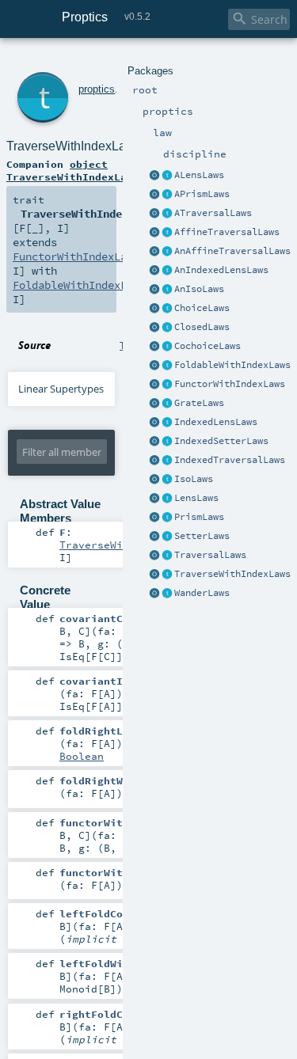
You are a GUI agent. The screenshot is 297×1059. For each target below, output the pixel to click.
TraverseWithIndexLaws (232, 573)
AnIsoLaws (199, 288)
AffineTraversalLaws (227, 231)
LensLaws (196, 497)
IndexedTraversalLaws (229, 459)
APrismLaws (202, 193)
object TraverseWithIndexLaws (72, 170)
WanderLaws (202, 592)
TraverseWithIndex (113, 544)
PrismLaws (199, 516)
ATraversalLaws (213, 212)
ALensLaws (199, 174)
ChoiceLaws (202, 307)
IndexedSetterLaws (221, 440)
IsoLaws (193, 478)
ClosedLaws (202, 326)
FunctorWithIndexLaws (229, 383)
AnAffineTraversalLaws (232, 250)
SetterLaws (202, 535)
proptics (96, 89)
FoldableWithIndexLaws (232, 364)
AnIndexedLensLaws (221, 269)
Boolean (81, 756)
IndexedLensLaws (215, 421)
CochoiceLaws (207, 345)
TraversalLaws (210, 554)
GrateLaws (199, 402)
